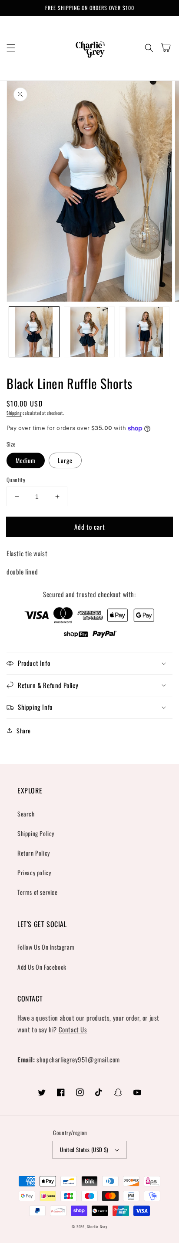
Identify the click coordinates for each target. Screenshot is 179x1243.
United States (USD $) (84, 1149)
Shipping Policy (35, 833)
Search (26, 813)
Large (65, 460)
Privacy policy (34, 872)
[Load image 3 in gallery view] (144, 331)
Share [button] (24, 730)
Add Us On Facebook (41, 966)
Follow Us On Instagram (45, 946)
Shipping (14, 413)
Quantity (16, 480)
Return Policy (33, 852)
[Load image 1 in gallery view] (34, 331)
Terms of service (37, 892)
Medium (26, 460)
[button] (10, 47)
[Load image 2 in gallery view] (89, 331)
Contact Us (73, 1029)
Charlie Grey (97, 1226)
